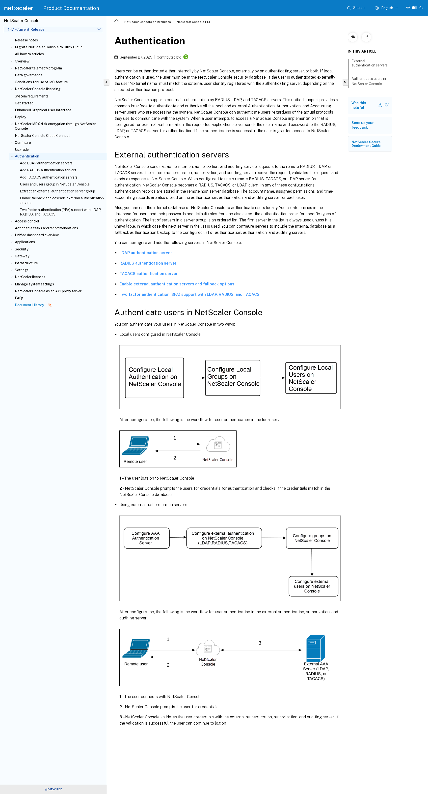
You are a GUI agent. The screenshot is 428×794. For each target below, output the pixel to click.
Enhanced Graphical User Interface (43, 110)
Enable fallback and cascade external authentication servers (62, 200)
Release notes (26, 40)
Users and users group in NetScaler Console (55, 184)
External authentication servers (369, 63)
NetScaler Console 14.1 (193, 22)
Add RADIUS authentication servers (48, 170)
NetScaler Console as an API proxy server (48, 291)
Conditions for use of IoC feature (41, 82)
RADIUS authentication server (148, 263)
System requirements (32, 96)
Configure (23, 143)
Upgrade (22, 150)
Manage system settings (34, 284)
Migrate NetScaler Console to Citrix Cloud (48, 47)
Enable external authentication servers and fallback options (176, 284)
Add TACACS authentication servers (49, 177)
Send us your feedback (362, 125)
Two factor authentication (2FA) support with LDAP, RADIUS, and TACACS (60, 212)
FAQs (19, 298)
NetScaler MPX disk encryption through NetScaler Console (55, 126)
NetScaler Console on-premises (147, 22)
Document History (30, 305)
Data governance (29, 75)
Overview (22, 61)
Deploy (20, 117)
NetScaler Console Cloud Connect (42, 136)
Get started (24, 103)
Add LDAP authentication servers (46, 163)
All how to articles (29, 54)
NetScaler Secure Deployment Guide (366, 144)
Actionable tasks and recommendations (46, 228)
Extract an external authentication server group (57, 191)
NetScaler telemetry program (38, 68)
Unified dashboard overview (37, 235)
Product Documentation (71, 8)
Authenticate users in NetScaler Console (368, 81)
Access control (27, 221)
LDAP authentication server (145, 252)
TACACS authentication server (148, 273)
